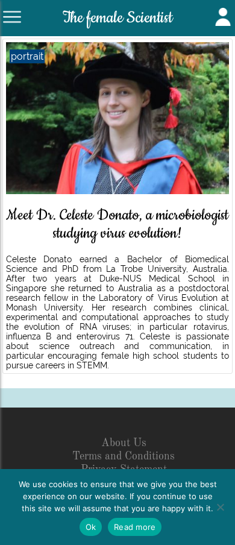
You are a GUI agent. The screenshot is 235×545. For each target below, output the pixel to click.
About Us (123, 443)
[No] (220, 507)
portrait (27, 56)
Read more (134, 527)
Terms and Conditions (123, 456)
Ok (91, 527)
